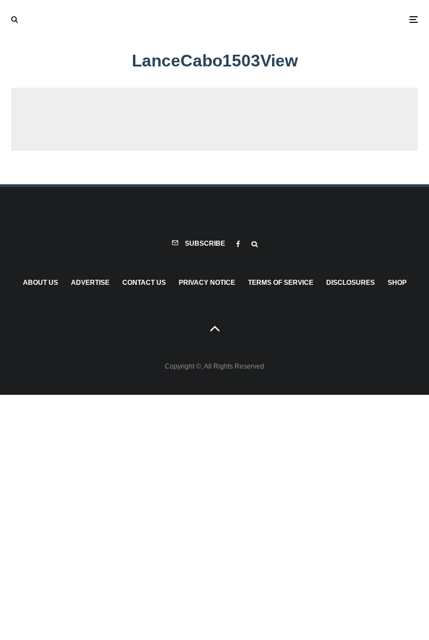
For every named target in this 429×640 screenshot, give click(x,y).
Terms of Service (280, 282)
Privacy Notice (207, 282)
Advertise (90, 282)
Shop (397, 282)
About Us (40, 282)
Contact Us (144, 282)
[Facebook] (238, 244)
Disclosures (350, 282)
